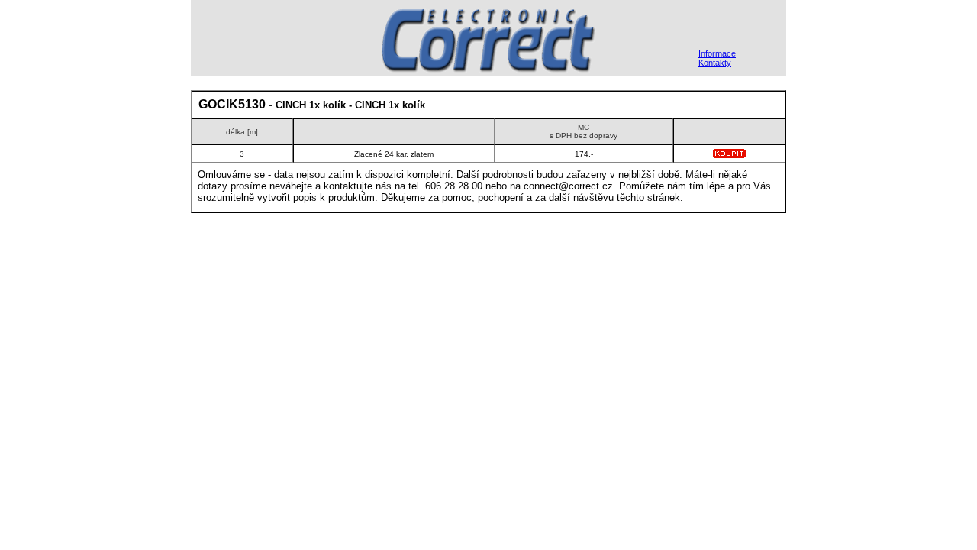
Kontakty (714, 62)
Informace (717, 53)
